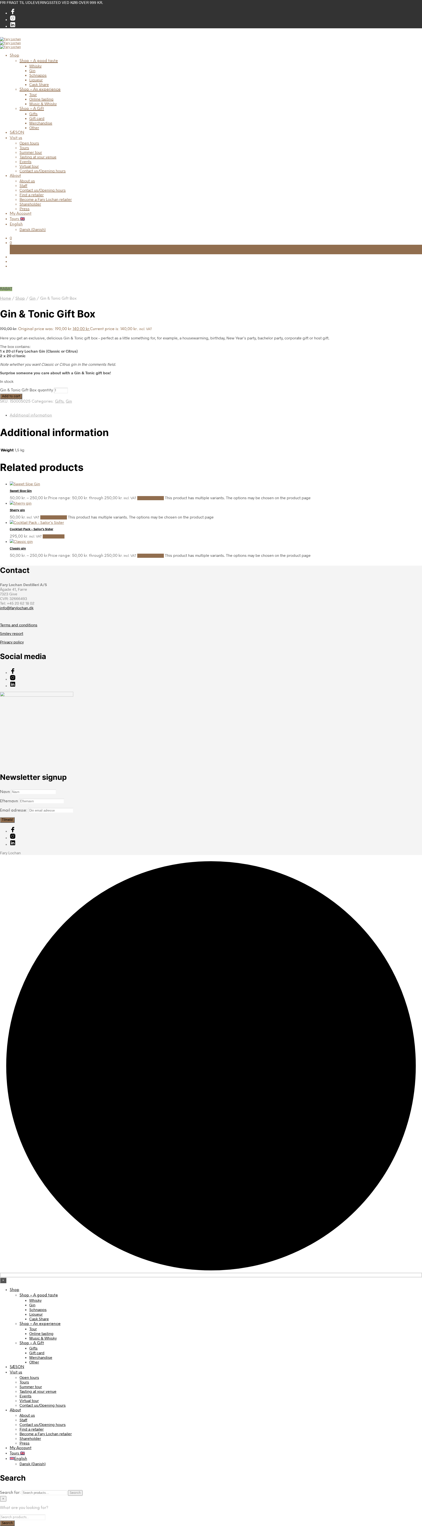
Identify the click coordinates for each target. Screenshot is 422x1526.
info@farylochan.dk (16, 607)
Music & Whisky (43, 103)
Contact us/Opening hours (43, 170)
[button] (11, 237)
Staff (23, 185)
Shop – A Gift (32, 109)
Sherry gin (17, 510)
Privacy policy (12, 642)
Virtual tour (29, 166)
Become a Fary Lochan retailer (46, 199)
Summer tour (31, 152)
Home (5, 298)
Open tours (29, 143)
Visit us (16, 138)
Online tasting (41, 99)
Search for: (10, 1493)
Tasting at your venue (38, 156)
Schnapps (38, 75)
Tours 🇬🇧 (17, 219)
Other (34, 127)
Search (75, 1493)
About (15, 176)
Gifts (33, 113)
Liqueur (36, 79)
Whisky (35, 65)
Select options (150, 498)
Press (25, 208)
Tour (33, 94)
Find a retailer (32, 194)
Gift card (36, 118)
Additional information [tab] (31, 415)
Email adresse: (14, 810)
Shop (14, 55)
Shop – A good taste (39, 61)
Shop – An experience (40, 89)
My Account (21, 214)
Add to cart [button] (53, 536)
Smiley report (11, 633)
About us (27, 180)
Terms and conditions (18, 624)
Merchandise (40, 123)
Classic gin (18, 548)
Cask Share (39, 84)
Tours (24, 147)
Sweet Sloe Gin (21, 491)
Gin (32, 70)
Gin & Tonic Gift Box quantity (26, 390)
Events (26, 161)
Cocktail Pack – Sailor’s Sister (31, 529)
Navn (5, 792)
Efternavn (9, 801)
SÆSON (17, 133)
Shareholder (30, 204)
